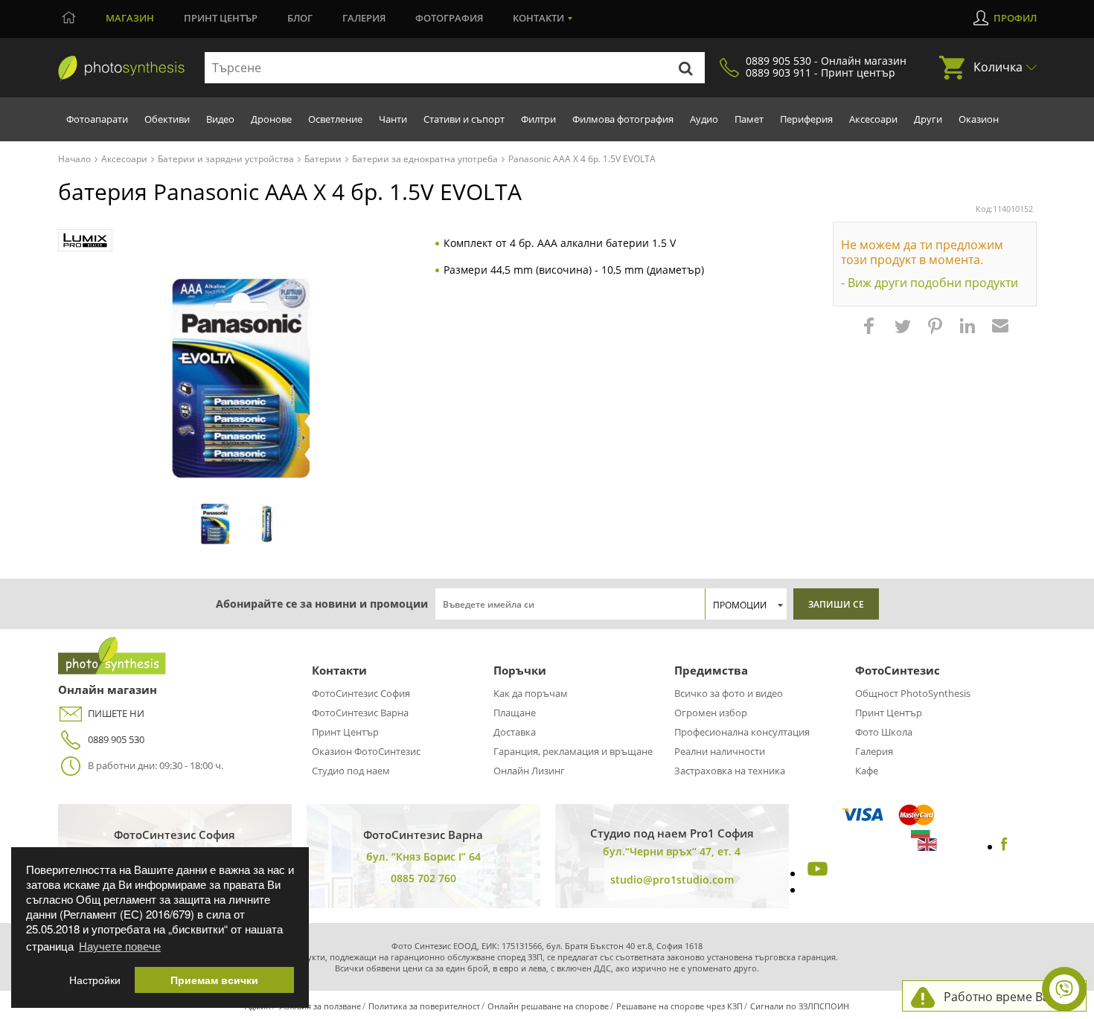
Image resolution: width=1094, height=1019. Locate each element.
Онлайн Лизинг (529, 770)
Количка (998, 67)
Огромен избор (710, 712)
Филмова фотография (623, 119)
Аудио (704, 119)
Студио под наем (351, 770)
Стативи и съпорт (464, 119)
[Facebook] (1004, 846)
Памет (749, 119)
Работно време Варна (1007, 997)
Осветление (335, 119)
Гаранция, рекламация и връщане (573, 751)
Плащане (514, 712)
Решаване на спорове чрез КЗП (679, 1006)
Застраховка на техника (729, 770)
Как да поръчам (530, 693)
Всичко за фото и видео (728, 693)
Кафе (866, 770)
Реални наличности (719, 751)
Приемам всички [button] (214, 980)
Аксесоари (873, 119)
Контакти (538, 18)
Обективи (167, 119)
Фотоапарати (97, 119)
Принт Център (345, 732)
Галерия (364, 18)
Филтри (538, 119)
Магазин (130, 18)
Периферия (806, 119)
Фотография (449, 18)
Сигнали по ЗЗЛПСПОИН (799, 1006)
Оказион (979, 119)
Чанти (393, 119)
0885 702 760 (423, 878)
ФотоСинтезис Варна (360, 712)
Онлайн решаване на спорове (548, 1006)
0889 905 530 (116, 739)
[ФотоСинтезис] (121, 68)
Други (928, 119)
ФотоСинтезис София (361, 693)
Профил (1015, 18)
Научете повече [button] (120, 946)
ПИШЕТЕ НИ (116, 713)
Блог (300, 18)
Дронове (271, 119)
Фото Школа (883, 732)
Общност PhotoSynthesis (912, 693)
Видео (220, 119)
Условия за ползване (319, 1006)
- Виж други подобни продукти (929, 282)
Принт (220, 18)
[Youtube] (816, 873)
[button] (870, 333)
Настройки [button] (95, 980)
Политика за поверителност (424, 1006)
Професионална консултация (742, 732)
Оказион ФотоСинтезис (366, 751)
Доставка (514, 732)
